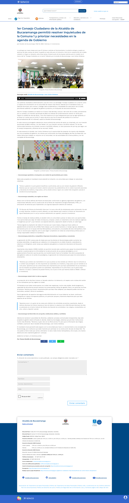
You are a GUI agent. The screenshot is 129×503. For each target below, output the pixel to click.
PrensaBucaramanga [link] (101, 478)
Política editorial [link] (105, 485)
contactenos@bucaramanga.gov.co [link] (42, 461)
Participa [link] (102, 18)
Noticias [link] (47, 44)
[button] (77, 403)
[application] (52, 98)
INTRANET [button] (78, 1)
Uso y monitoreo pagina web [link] (90, 487)
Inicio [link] (9, 18)
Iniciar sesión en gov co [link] (101, 11)
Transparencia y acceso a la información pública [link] (57, 18)
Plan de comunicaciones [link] (28, 487)
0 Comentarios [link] (55, 44)
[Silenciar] (80, 98)
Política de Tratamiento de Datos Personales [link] (63, 485)
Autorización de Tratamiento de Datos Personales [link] (34, 485)
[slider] (83, 98)
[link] (23, 3)
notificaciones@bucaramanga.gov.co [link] (49, 463)
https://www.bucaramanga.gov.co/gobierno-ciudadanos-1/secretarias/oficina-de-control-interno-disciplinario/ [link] (69, 470)
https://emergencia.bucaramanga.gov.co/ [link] (39, 468)
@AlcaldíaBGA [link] (52, 478)
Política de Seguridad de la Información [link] (68, 487)
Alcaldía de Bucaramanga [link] (27, 44)
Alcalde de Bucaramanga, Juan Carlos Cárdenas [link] (43, 94)
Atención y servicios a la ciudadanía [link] (81, 18)
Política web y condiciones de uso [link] (88, 485)
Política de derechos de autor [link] (46, 487)
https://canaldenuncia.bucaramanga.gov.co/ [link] (62, 466)
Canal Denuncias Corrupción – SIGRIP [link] (118, 18)
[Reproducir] (19, 98)
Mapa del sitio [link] (104, 487)
